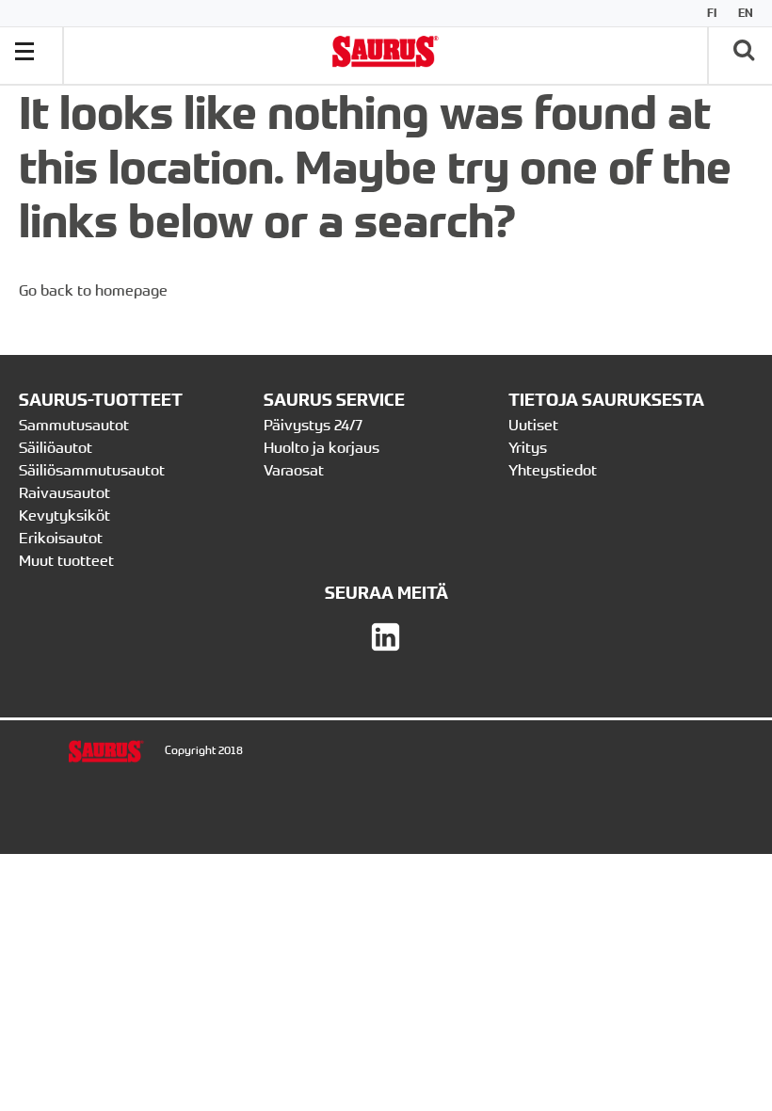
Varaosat (294, 469)
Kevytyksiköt (64, 515)
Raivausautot (64, 492)
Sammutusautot (74, 424)
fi (711, 13)
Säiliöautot (55, 447)
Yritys (527, 447)
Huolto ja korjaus (321, 447)
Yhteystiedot (554, 469)
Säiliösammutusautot (92, 469)
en (745, 13)
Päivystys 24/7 (313, 424)
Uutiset (533, 424)
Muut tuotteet (66, 560)
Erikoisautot (61, 537)
